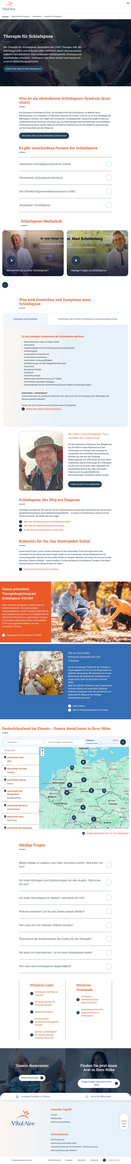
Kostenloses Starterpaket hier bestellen (41, 569)
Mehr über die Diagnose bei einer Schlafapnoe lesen (47, 521)
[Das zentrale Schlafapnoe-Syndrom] (65, 178)
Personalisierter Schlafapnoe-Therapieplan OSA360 (47, 1022)
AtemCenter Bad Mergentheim (14, 792)
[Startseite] (8, 6)
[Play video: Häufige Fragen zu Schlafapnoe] (97, 253)
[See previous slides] (5, 285)
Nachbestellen (56, 1118)
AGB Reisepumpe (57, 1140)
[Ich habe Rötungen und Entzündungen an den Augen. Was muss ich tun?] (65, 882)
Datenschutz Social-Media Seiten (64, 1143)
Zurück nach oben (124, 1123)
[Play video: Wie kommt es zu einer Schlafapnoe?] (33, 253)
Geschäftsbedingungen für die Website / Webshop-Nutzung (74, 1147)
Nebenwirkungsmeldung (60, 1122)
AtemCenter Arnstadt (17, 768)
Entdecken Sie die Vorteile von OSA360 (24, 635)
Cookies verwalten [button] (113, 1160)
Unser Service (79, 706)
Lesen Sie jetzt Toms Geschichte (85, 484)
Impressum (94, 1160)
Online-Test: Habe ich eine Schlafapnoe (44, 409)
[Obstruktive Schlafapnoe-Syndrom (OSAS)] (65, 164)
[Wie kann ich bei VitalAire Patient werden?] (65, 925)
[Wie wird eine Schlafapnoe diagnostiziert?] (65, 966)
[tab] (25, 319)
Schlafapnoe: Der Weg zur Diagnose (46, 993)
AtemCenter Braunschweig (19, 828)
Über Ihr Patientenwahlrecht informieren (90, 710)
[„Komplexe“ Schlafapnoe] (65, 205)
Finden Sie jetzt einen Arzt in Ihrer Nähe (96, 1083)
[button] (104, 791)
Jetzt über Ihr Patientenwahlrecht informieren (44, 526)
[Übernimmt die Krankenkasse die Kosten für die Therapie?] (65, 939)
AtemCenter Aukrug (16, 780)
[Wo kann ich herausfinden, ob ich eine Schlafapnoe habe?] (65, 952)
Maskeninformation (44, 1012)
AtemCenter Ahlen (15, 757)
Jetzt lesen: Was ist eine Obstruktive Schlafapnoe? (44, 135)
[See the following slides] (13, 285)
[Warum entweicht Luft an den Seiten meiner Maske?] (65, 911)
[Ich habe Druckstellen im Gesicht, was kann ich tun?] (65, 898)
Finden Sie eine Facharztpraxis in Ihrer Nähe (43, 530)
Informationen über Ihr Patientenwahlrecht (45, 1003)
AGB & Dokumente (54, 1160)
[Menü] (128, 3)
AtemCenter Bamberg (17, 805)
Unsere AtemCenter (29, 1078)
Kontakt (54, 1115)
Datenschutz (81, 1160)
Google (125, 828)
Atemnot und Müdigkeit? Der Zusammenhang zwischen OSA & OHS (46, 1035)
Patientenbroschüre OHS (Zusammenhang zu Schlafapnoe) (92, 1012)
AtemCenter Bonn (15, 817)
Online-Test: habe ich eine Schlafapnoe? (24, 69)
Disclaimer (69, 1160)
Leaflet (111, 828)
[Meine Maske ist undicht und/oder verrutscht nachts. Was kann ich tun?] (65, 864)
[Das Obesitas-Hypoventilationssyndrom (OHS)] (65, 191)
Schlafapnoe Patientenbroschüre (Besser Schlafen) (90, 999)
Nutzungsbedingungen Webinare (64, 1150)
